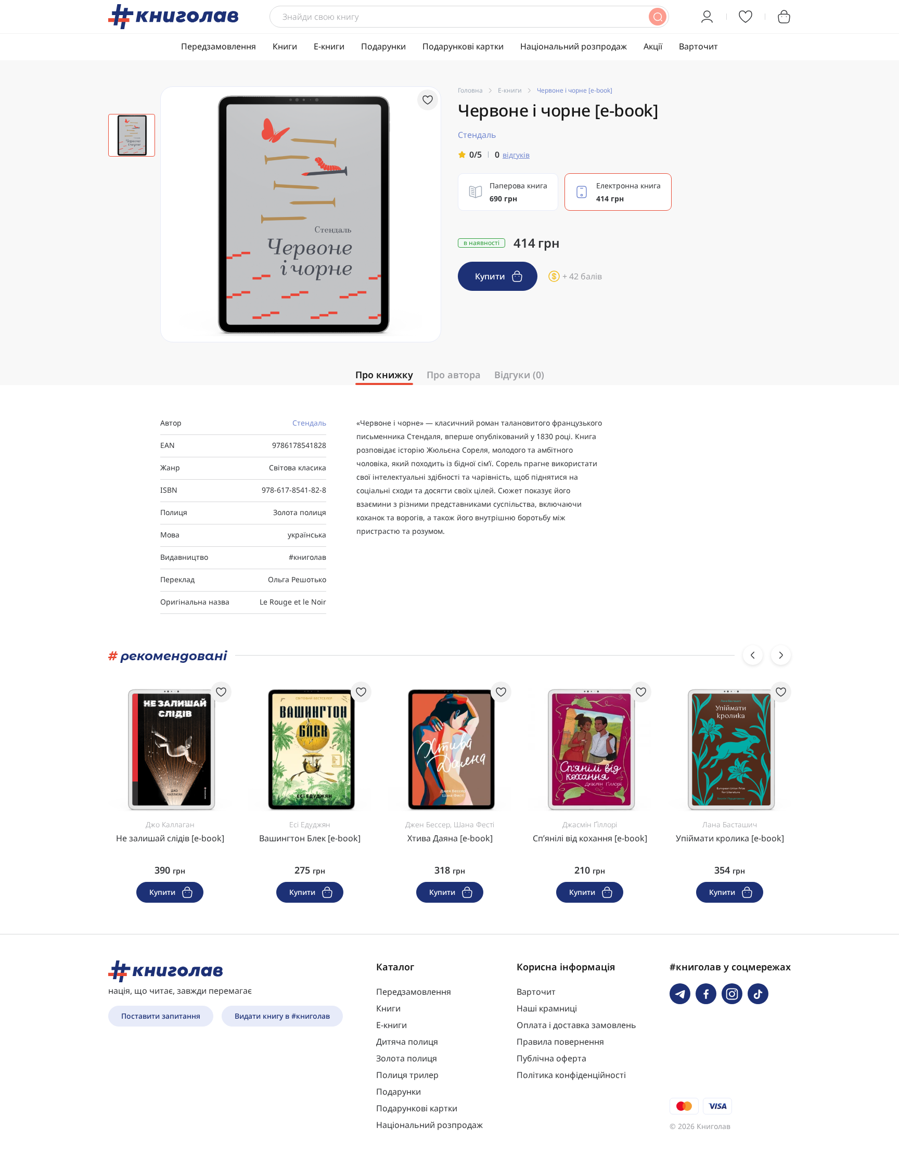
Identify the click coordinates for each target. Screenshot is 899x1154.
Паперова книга (518, 192)
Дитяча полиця (407, 1041)
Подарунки (383, 46)
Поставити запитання (160, 1016)
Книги (285, 46)
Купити (491, 276)
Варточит (698, 46)
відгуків (516, 155)
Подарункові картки (463, 46)
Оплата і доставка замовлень (576, 1025)
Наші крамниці (547, 1008)
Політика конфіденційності (571, 1075)
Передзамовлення (218, 46)
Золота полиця (406, 1058)
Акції (653, 46)
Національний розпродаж (573, 46)
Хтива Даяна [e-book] (450, 838)
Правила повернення (560, 1041)
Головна (470, 90)
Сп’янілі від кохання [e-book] (590, 838)
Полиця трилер (407, 1075)
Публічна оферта (551, 1058)
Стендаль (309, 423)
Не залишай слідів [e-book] (170, 838)
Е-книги (329, 46)
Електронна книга (628, 192)
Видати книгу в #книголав (282, 1016)
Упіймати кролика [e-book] (730, 838)
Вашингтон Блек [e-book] (310, 838)
